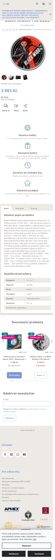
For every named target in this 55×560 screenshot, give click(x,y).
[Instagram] (11, 454)
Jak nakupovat (8, 478)
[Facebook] (5, 454)
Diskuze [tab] (34, 208)
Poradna (5, 497)
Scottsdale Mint (27, 25)
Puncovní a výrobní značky (13, 488)
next (52, 341)
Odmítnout (14, 554)
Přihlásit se (9, 418)
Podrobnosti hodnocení (42, 29)
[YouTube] (24, 454)
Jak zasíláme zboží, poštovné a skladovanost (20, 494)
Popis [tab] (6, 208)
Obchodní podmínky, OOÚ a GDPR (16, 481)
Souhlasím (39, 554)
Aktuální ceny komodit (11, 500)
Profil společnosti (9, 491)
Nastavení (26, 545)
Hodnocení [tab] (19, 208)
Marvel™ (30, 280)
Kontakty (5, 485)
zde (34, 539)
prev (3, 341)
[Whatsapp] (18, 454)
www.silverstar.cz (28, 430)
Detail (39, 375)
